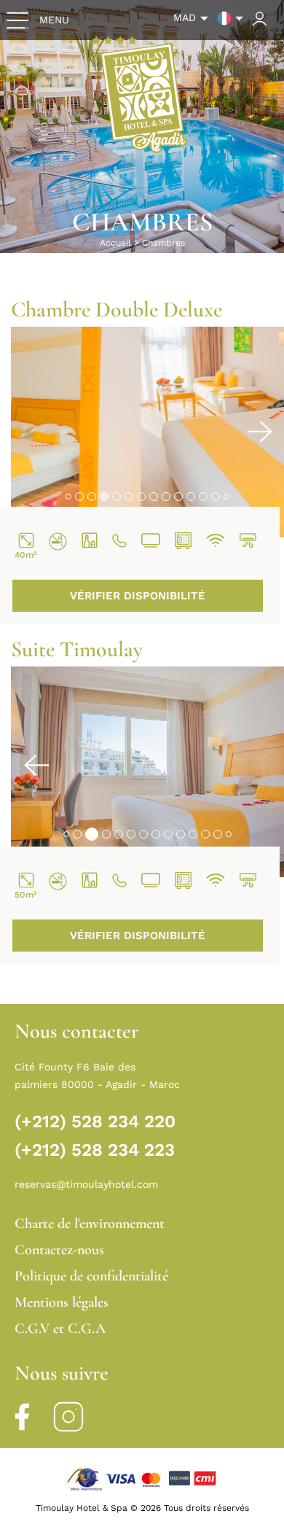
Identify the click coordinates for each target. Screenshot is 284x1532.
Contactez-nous (59, 1250)
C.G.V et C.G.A (60, 1328)
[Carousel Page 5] (118, 494)
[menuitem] (194, 18)
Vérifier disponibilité (137, 595)
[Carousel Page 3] (89, 494)
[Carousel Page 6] (131, 494)
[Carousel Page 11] (193, 494)
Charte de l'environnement (90, 1223)
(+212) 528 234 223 (95, 1150)
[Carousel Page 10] (180, 494)
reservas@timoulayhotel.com (86, 1184)
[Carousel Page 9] (168, 494)
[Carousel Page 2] (77, 494)
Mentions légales (62, 1302)
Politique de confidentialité (91, 1276)
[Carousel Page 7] (143, 494)
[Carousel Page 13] (217, 494)
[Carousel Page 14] (229, 494)
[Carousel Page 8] (155, 494)
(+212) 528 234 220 (95, 1121)
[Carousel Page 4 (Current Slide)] (104, 494)
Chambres (163, 243)
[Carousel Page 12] (205, 494)
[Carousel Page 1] (66, 494)
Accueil (115, 243)
